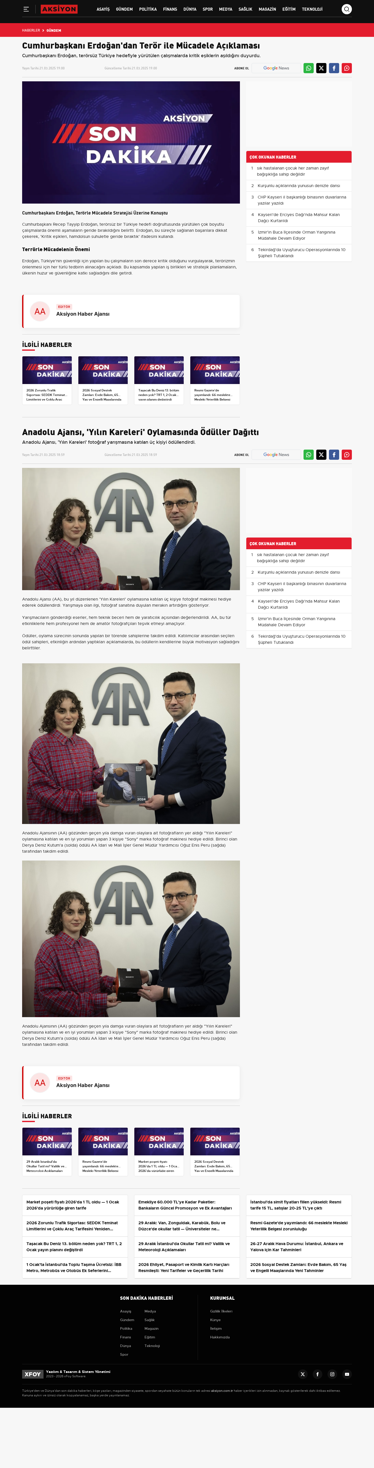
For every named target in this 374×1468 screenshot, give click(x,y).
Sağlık (245, 9)
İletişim (216, 1328)
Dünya (189, 9)
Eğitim (289, 9)
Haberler (31, 30)
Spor (208, 9)
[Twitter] (303, 1374)
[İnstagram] (332, 1374)
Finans (170, 9)
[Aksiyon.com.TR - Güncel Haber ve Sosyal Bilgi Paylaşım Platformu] (59, 8)
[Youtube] (347, 1374)
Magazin (267, 9)
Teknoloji (312, 9)
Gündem (124, 9)
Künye (215, 1320)
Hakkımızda (220, 1337)
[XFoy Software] (33, 1374)
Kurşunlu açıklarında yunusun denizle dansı (299, 185)
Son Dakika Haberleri (146, 1297)
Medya (225, 9)
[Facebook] (317, 1374)
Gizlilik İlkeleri (221, 1311)
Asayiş (103, 9)
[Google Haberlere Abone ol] (276, 68)
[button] (26, 10)
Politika (148, 9)
